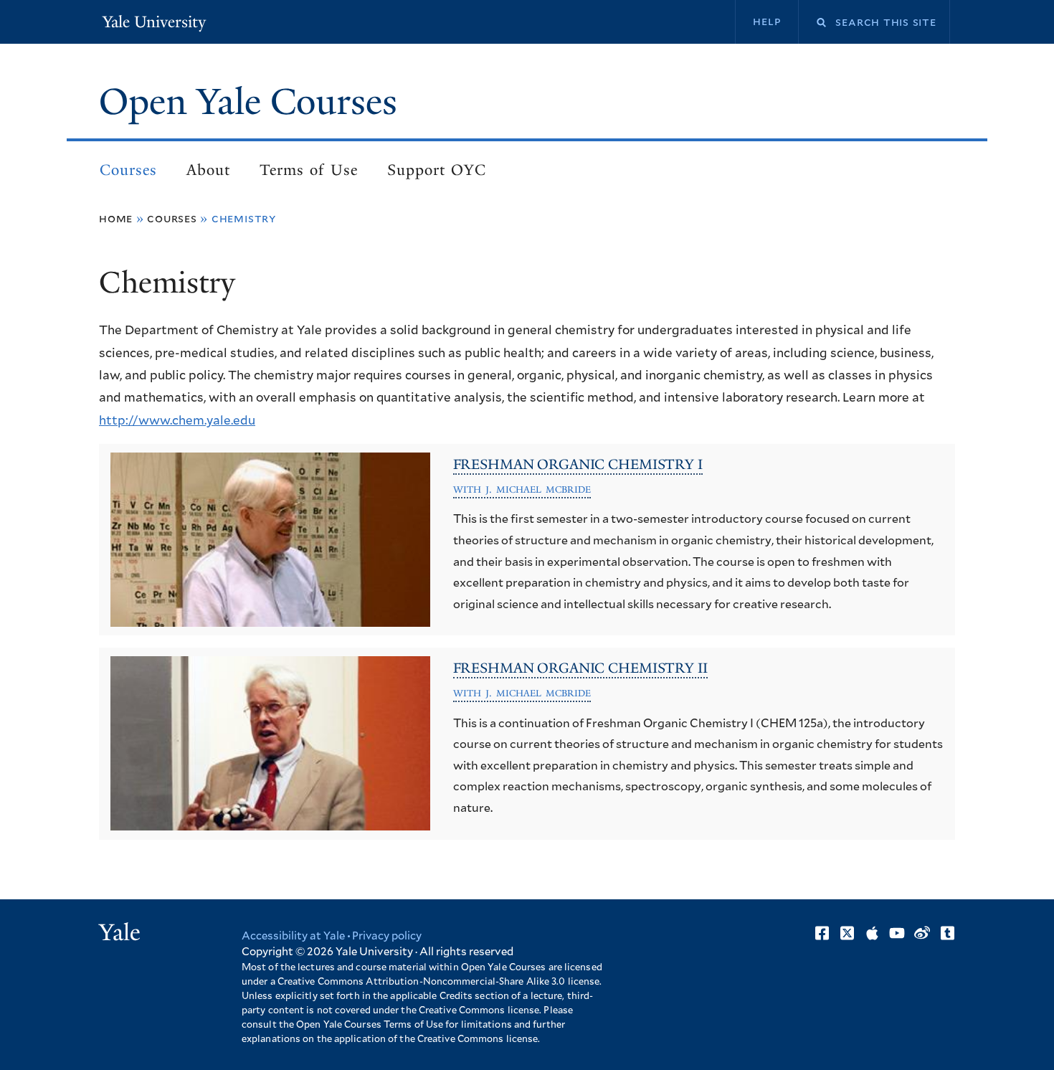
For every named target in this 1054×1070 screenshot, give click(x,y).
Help (767, 21)
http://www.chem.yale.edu (177, 421)
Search (812, 22)
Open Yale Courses (248, 102)
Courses (128, 170)
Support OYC (436, 170)
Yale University (154, 21)
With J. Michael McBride (522, 489)
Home (116, 218)
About (208, 170)
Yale (120, 932)
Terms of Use (309, 170)
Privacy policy (387, 936)
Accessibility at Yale (293, 936)
